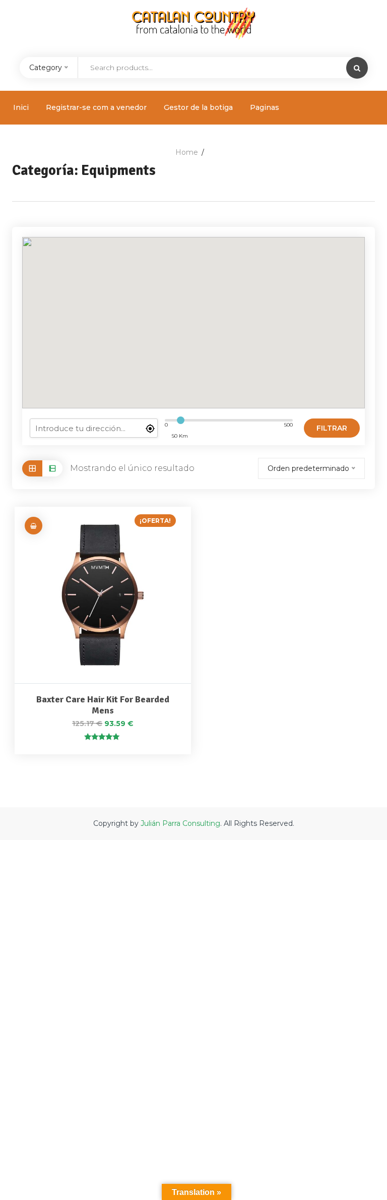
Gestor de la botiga (198, 107)
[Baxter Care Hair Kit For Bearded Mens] (103, 595)
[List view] (52, 468)
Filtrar (331, 428)
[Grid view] (32, 468)
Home (186, 152)
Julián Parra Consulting (180, 823)
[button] (33, 525)
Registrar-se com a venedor (96, 107)
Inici (21, 107)
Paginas (264, 107)
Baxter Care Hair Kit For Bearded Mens (102, 705)
